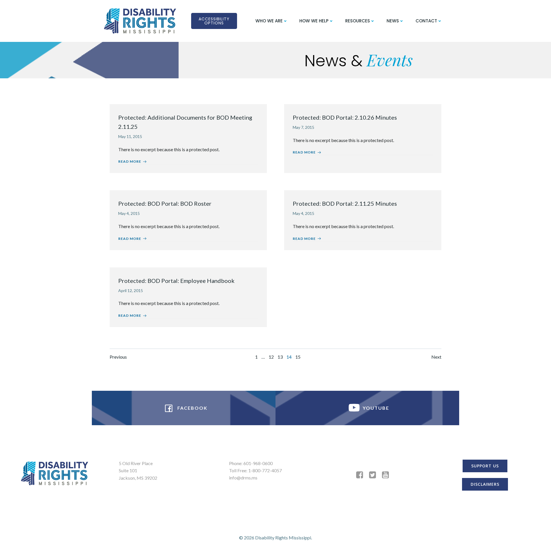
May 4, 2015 (129, 213)
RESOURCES (357, 21)
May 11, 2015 (130, 136)
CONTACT (426, 21)
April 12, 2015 (130, 290)
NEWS (393, 21)
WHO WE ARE (269, 21)
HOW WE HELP (314, 21)
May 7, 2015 (303, 127)
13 (280, 356)
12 (271, 356)
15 (297, 356)
